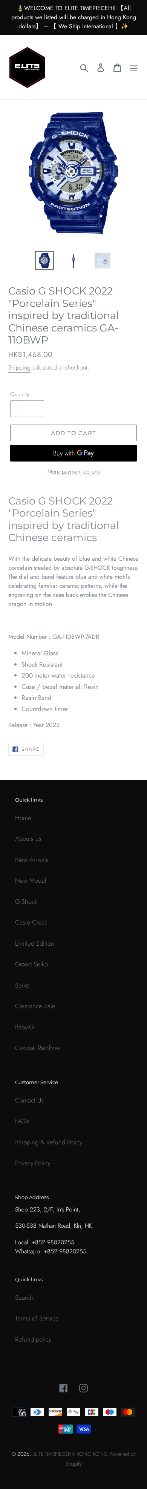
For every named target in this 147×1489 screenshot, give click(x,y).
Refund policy (33, 1339)
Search (24, 1297)
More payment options (73, 472)
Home (23, 817)
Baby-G (24, 1027)
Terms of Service (37, 1318)
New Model (30, 880)
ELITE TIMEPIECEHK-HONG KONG (70, 1454)
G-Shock (26, 901)
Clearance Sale (35, 1006)
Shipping (19, 367)
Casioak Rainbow (37, 1047)
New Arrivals (32, 859)
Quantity (19, 394)
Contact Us (29, 1100)
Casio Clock (31, 922)
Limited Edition (34, 943)
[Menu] (134, 67)
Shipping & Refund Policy (48, 1142)
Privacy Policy (32, 1162)
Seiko (22, 985)
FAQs (22, 1121)
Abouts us (28, 838)
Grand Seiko (31, 964)
